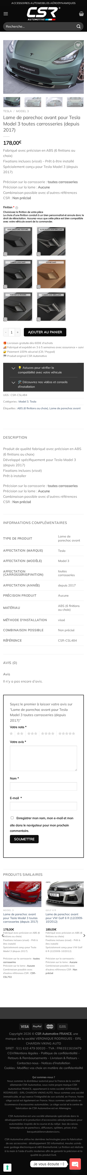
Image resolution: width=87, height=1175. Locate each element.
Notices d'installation (55, 1063)
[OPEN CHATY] (75, 1164)
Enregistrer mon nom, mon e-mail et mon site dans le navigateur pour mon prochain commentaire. (41, 824)
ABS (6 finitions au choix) (32, 408)
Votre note (18, 727)
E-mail (16, 798)
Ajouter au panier (45, 332)
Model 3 (22, 111)
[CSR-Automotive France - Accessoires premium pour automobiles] (43, 13)
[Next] (77, 67)
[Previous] (10, 67)
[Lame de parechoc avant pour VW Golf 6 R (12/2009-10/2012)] (65, 894)
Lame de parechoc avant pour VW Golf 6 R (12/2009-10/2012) (64, 917)
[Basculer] (14, 368)
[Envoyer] (79, 26)
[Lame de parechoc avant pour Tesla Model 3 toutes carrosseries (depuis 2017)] (22, 894)
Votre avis (18, 742)
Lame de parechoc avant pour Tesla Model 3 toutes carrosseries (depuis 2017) (20, 917)
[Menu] (5, 13)
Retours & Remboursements (27, 1058)
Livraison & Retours (63, 1058)
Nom (14, 778)
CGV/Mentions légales (22, 1053)
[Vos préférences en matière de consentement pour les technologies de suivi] (7, 1168)
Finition (8, 207)
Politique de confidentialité (59, 1053)
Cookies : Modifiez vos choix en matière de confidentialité (43, 1068)
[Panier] (81, 13)
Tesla (7, 111)
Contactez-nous (27, 1063)
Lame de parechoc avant (64, 408)
